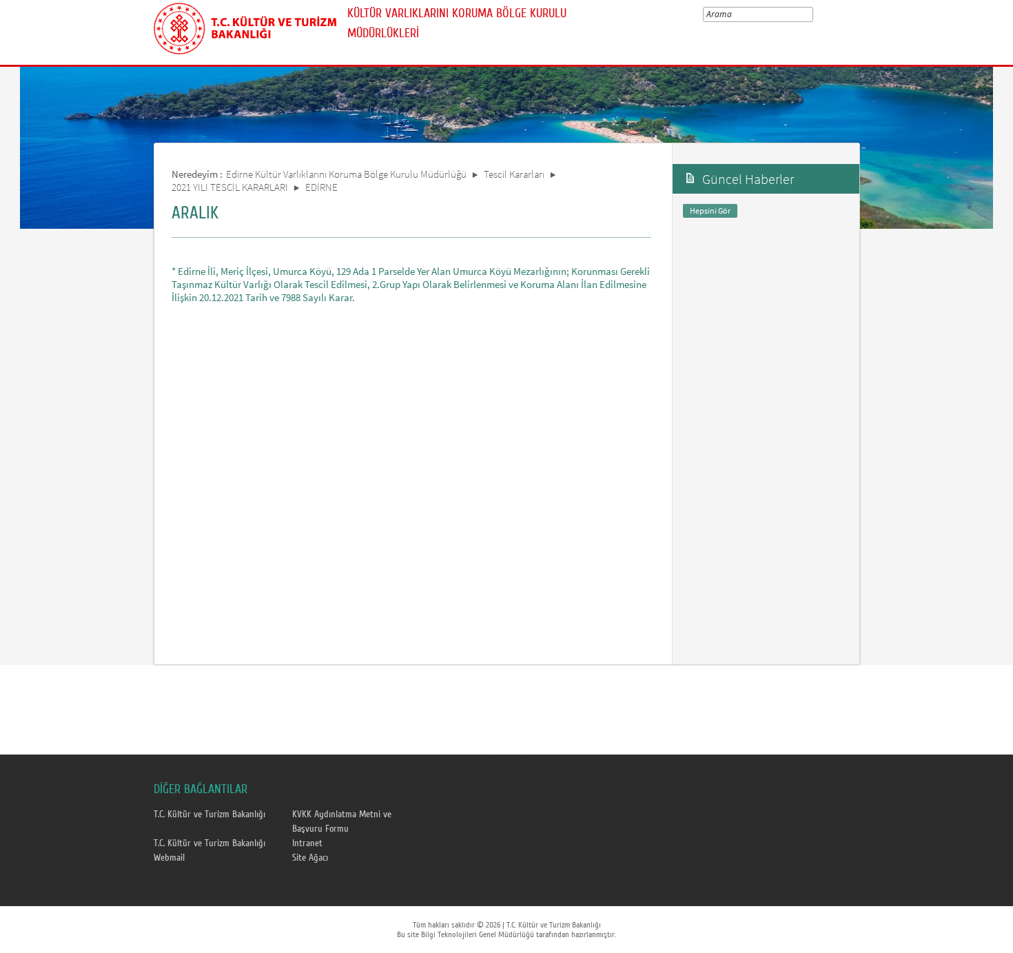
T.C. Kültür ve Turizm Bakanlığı (209, 814)
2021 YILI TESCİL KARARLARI (230, 187)
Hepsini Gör (710, 210)
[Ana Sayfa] (245, 26)
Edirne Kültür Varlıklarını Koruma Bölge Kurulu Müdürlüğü (346, 174)
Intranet (307, 843)
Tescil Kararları (514, 174)
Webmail (169, 857)
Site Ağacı (310, 857)
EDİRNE (321, 187)
